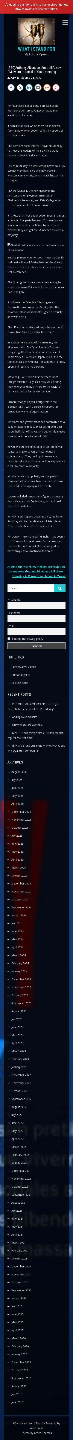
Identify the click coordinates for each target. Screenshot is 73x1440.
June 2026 (17, 787)
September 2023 (21, 1003)
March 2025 (18, 867)
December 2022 (21, 1075)
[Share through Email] (38, 87)
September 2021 (21, 1194)
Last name (13, 613)
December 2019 (21, 1362)
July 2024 (16, 923)
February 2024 (20, 963)
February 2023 (20, 1059)
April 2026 (17, 803)
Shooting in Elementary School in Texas (39, 576)
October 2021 (19, 1186)
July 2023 (16, 1019)
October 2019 (19, 1370)
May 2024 (17, 939)
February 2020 (20, 1346)
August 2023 (19, 1011)
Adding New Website (24, 717)
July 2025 (16, 835)
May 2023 (17, 1035)
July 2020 (16, 1306)
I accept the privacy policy (27, 638)
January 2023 (19, 1067)
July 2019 (16, 1394)
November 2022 (21, 1083)
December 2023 (21, 979)
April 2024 (17, 947)
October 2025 (19, 827)
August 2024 (19, 915)
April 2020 (17, 1330)
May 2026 (17, 795)
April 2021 (17, 1234)
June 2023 (17, 1027)
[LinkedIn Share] (29, 87)
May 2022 (17, 1131)
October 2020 (19, 1282)
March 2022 (18, 1147)
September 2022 (21, 1099)
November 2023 (21, 987)
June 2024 (17, 931)
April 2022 (17, 1139)
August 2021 (19, 1202)
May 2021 (17, 1226)
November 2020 (21, 1274)
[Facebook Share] (11, 87)
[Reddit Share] (47, 87)
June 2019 (17, 1402)
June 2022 (17, 1123)
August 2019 (19, 1386)
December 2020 (21, 1266)
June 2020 (17, 1314)
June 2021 (17, 1218)
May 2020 (17, 1322)
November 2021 (21, 1178)
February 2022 (20, 1154)
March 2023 (18, 1051)
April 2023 (17, 1043)
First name (13, 599)
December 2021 (21, 1170)
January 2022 (19, 1162)
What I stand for (36, 49)
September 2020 (21, 1290)
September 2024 (21, 907)
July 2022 (16, 1115)
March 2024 (18, 955)
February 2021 (20, 1250)
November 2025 (21, 819)
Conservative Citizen (23, 667)
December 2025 (21, 811)
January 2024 (19, 971)
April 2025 (17, 859)
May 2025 (17, 851)
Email (10, 626)
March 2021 (18, 1242)
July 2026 (16, 780)
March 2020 (18, 1338)
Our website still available (27, 725)
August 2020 (19, 1298)
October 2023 (19, 995)
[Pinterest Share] (56, 87)
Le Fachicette (19, 682)
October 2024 (19, 899)
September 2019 (21, 1378)
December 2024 (21, 883)
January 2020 (19, 1354)
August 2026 (19, 772)
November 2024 (21, 891)
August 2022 (19, 1107)
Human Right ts (20, 674)
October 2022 (19, 1091)
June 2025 (17, 843)
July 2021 (16, 1210)
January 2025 (19, 875)
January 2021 (19, 1258)
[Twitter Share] (20, 87)
